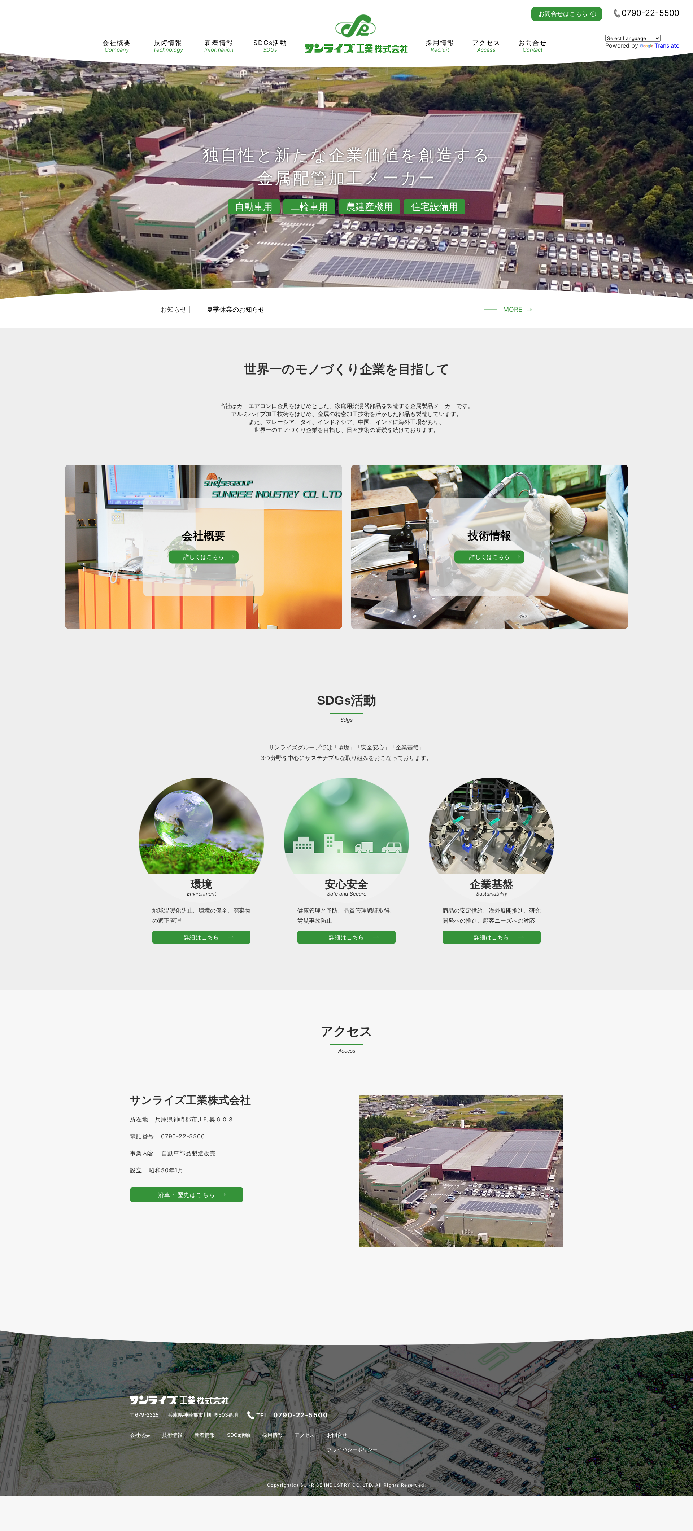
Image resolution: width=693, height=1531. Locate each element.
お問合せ (532, 46)
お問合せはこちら (563, 13)
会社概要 (117, 46)
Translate (666, 45)
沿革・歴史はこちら (186, 1194)
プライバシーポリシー (352, 1449)
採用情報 (440, 46)
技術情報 (168, 46)
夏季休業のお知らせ (235, 309)
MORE (512, 309)
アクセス (486, 46)
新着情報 (219, 46)
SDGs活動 (270, 46)
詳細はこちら (201, 937)
